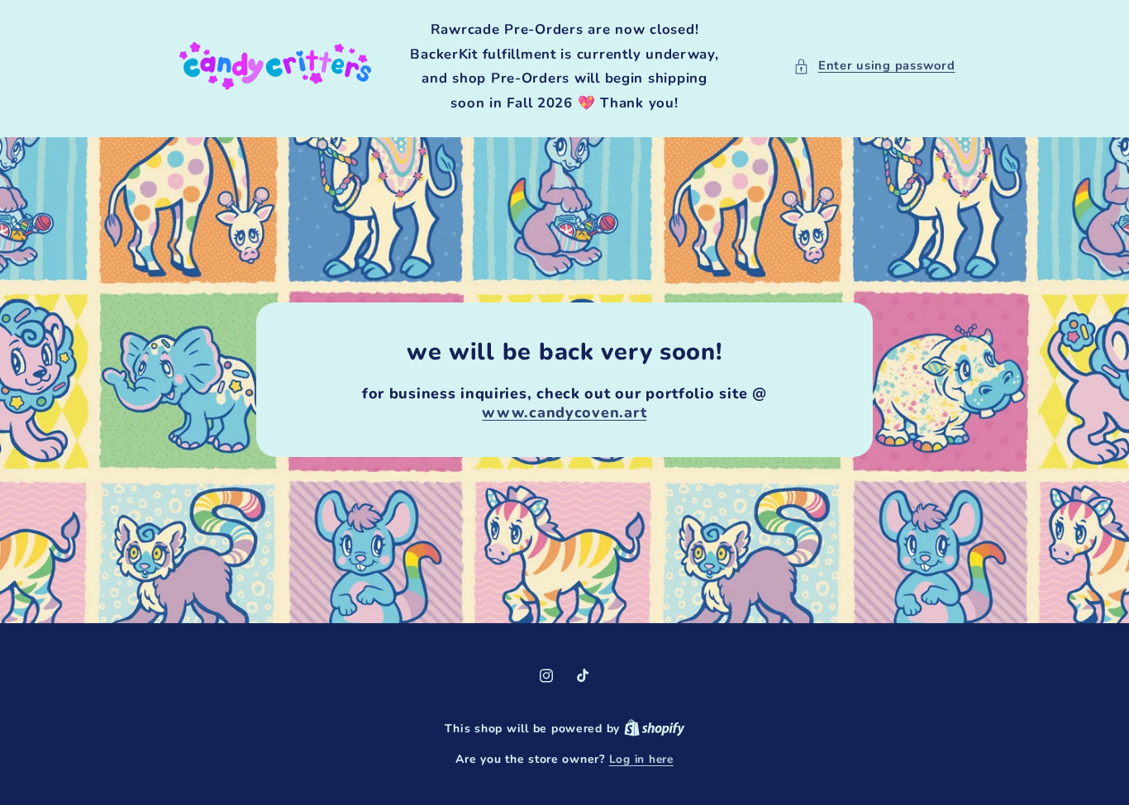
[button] (874, 66)
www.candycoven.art (565, 412)
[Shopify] (654, 728)
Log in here (641, 759)
